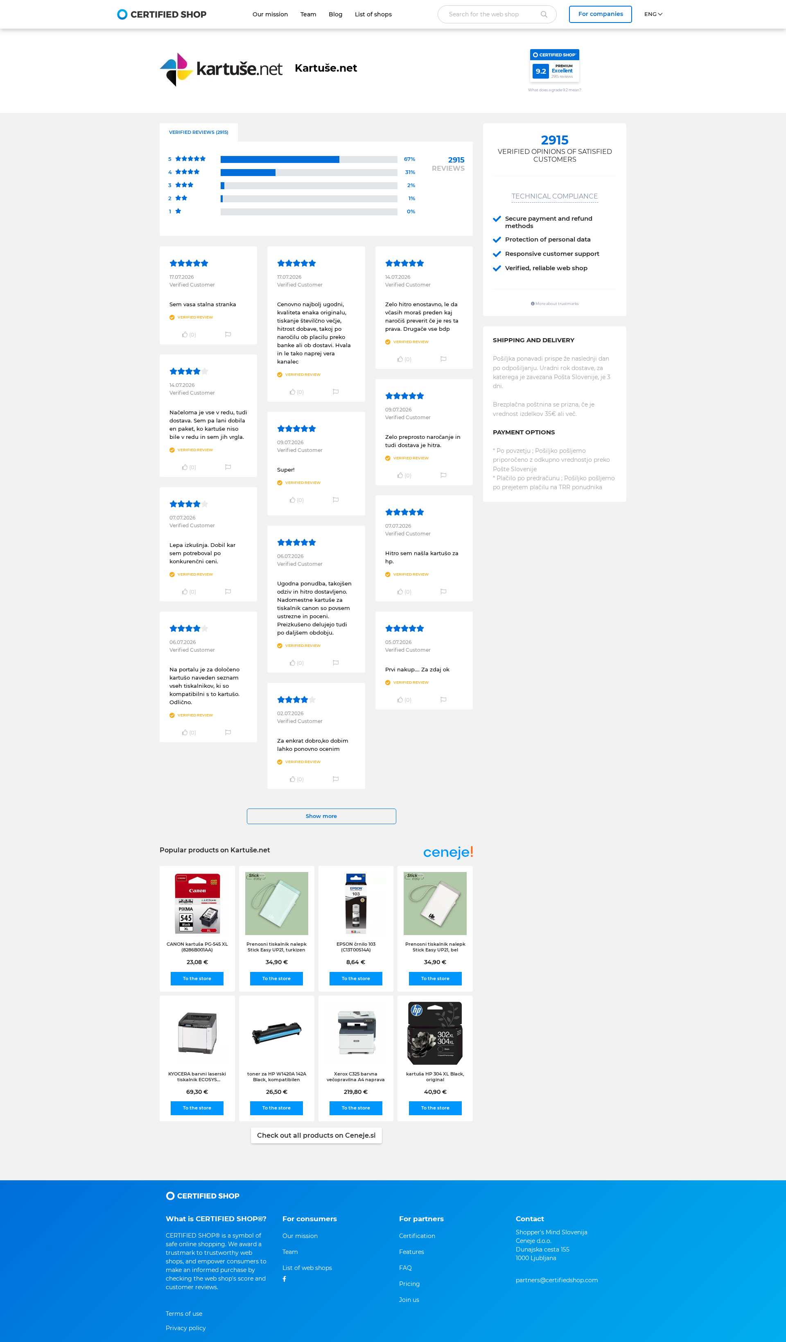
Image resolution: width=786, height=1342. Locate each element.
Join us (409, 1300)
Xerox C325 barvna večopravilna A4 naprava (356, 1076)
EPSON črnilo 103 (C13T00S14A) (356, 947)
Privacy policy (186, 1328)
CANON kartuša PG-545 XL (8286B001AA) (197, 947)
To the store (197, 978)
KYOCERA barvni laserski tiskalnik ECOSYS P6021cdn (197, 1076)
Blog (336, 14)
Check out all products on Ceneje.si (316, 1135)
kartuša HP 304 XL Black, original (435, 1076)
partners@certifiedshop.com (557, 1280)
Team (308, 14)
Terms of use (184, 1313)
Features (411, 1252)
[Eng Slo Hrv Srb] (656, 14)
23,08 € (197, 962)
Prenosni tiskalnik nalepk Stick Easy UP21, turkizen (276, 947)
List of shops (373, 14)
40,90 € (435, 1092)
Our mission (270, 14)
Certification (417, 1236)
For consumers (309, 1219)
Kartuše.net (326, 68)
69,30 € (197, 1092)
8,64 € (355, 962)
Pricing (409, 1284)
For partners (421, 1219)
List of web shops (307, 1268)
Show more (321, 816)
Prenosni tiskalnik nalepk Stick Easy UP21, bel (435, 947)
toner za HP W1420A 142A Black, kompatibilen (276, 1076)
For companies (600, 14)
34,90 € (277, 962)
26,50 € (276, 1092)
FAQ (405, 1268)
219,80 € (356, 1092)
